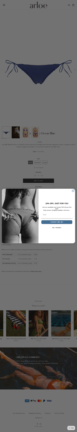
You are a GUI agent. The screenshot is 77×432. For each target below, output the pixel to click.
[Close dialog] (73, 191)
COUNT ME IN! (57, 222)
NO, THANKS (56, 227)
